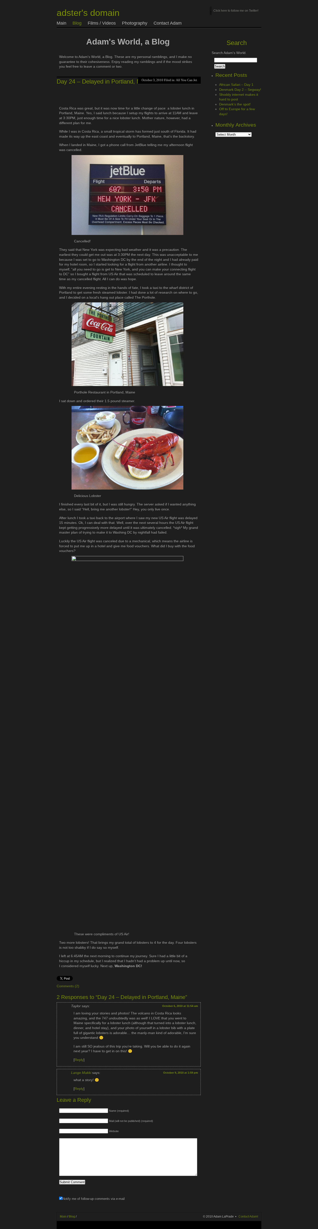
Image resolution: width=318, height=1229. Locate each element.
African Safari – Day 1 (236, 85)
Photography (134, 23)
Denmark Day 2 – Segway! (240, 90)
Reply (79, 1060)
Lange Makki (81, 1073)
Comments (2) (68, 986)
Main (61, 23)
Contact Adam (168, 23)
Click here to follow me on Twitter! (235, 10)
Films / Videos (102, 23)
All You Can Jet (186, 80)
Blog (77, 23)
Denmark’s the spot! (235, 104)
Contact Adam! (248, 1216)
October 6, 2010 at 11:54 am (180, 1006)
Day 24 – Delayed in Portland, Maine (105, 81)
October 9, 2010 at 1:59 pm (180, 1072)
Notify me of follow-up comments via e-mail (93, 1199)
